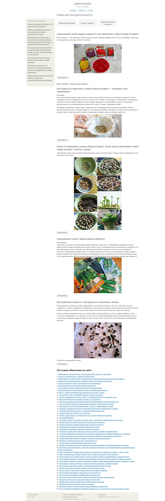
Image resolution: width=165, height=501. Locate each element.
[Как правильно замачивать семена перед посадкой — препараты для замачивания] (98, 126)
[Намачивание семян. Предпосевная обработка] (98, 275)
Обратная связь (101, 494)
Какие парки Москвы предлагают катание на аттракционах (80, 399)
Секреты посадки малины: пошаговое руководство (76, 376)
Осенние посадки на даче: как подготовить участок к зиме (79, 479)
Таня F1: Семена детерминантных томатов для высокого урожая (81, 392)
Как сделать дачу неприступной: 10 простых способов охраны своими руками (86, 477)
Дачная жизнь (82, 3)
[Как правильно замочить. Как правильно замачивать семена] (98, 340)
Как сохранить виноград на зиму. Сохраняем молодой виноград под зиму (85, 466)
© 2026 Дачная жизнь (33, 494)
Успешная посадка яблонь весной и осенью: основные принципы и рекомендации (88, 431)
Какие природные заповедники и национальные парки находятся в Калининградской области (91, 379)
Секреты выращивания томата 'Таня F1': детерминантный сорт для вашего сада (87, 397)
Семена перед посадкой (67, 23)
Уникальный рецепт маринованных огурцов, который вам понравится (83, 390)
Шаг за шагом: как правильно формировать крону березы (79, 475)
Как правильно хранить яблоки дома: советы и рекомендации (80, 388)
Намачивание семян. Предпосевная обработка (81, 238)
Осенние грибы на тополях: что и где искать (74, 413)
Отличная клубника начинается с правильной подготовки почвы (82, 411)
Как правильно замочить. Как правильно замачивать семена (87, 302)
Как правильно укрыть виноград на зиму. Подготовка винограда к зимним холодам (88, 463)
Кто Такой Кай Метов (66, 418)
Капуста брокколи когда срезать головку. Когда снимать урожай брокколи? (39, 60)
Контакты (65, 494)
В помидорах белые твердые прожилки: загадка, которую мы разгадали (84, 438)
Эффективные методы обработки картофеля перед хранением (81, 482)
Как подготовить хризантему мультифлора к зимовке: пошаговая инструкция (86, 404)
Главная (73, 10)
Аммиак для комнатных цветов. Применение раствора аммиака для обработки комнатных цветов (94, 445)
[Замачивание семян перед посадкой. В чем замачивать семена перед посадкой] (98, 58)
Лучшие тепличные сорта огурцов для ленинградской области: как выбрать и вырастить (90, 436)
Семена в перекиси (87, 23)
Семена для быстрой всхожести (108, 23)
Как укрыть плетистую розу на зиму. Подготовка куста (78, 441)
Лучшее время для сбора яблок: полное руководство (77, 386)
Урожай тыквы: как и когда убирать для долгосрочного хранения (82, 422)
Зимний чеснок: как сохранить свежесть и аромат (76, 484)
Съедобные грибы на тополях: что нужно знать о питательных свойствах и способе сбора (91, 420)
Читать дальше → (62, 77)
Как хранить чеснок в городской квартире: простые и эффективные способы (86, 406)
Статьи (90, 10)
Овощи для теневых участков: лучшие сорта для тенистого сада (82, 468)
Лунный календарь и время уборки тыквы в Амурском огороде (81, 425)
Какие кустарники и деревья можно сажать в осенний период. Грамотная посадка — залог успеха (93, 452)
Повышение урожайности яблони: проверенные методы (79, 429)
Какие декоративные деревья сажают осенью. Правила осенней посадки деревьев (88, 454)
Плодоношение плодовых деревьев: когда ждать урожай (79, 427)
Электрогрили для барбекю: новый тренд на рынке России (80, 473)
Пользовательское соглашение (75, 494)
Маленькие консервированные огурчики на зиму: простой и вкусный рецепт (85, 381)
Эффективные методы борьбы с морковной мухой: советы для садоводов (84, 374)
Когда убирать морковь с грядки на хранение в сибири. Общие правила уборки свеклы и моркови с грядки (96, 461)
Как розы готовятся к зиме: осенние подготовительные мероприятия (83, 486)
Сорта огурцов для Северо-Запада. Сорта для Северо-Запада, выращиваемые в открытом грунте (94, 457)
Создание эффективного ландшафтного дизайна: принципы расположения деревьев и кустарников (94, 434)
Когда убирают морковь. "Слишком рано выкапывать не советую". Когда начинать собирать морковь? (95, 459)
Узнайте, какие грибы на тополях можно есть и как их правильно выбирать (85, 415)
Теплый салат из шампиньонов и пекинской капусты (77, 443)
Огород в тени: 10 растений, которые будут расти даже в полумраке (83, 470)
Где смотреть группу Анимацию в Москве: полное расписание (81, 395)
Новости (81, 10)
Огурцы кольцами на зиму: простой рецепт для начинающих (79, 383)
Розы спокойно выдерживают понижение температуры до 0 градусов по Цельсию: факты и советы (94, 489)
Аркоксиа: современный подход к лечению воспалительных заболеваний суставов (39, 32)
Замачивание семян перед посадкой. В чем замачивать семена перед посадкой (97, 34)
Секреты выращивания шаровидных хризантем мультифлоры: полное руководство (89, 402)
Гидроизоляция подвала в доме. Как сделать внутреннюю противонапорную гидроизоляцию (40, 78)
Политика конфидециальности (70, 496)
